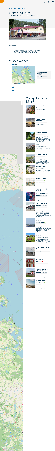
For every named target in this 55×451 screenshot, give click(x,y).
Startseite (10, 8)
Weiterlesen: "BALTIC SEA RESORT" (39, 159)
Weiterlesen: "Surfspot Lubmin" (39, 284)
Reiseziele (15, 8)
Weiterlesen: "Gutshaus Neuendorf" (39, 137)
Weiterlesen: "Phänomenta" (39, 262)
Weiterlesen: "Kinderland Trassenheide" (39, 197)
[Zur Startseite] (2, 1)
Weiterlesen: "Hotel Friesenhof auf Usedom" (39, 239)
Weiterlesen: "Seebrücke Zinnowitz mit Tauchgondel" (39, 252)
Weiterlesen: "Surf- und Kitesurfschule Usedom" (39, 225)
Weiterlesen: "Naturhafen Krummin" (39, 184)
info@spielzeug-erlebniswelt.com (42, 76)
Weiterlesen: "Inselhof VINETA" (39, 148)
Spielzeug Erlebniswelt (21, 8)
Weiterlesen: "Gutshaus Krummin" (39, 171)
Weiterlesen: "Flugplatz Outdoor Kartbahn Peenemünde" (39, 273)
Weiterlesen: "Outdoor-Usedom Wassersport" (39, 124)
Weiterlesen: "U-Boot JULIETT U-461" (39, 209)
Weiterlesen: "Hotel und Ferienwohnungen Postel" (39, 111)
